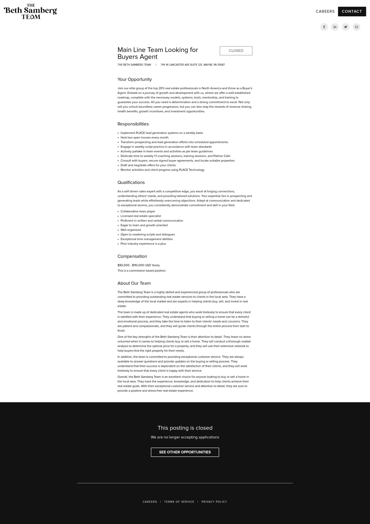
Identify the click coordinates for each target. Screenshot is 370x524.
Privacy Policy (214, 502)
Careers (150, 502)
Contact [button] (352, 11)
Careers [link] (325, 11)
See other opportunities (185, 452)
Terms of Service (179, 502)
